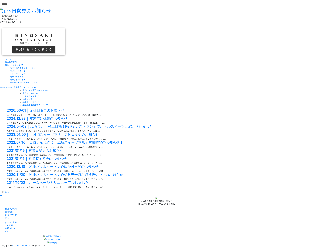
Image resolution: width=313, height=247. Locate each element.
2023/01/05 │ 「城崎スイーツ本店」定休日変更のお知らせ (53, 134)
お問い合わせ (11, 214)
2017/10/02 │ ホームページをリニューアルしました (48, 182)
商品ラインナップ (13, 65)
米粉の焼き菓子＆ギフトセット (23, 68)
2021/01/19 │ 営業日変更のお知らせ (35, 150)
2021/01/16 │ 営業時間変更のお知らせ (37, 158)
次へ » (8, 192)
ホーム (8, 59)
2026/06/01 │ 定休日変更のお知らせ (36, 110)
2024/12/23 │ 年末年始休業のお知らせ (37, 118)
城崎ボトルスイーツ (18, 79)
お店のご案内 (11, 62)
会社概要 (9, 211)
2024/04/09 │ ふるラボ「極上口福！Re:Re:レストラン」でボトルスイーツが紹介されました (80, 126)
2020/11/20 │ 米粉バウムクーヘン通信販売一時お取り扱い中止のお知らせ (65, 174)
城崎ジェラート (16, 76)
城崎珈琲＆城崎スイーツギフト (23, 82)
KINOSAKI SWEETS (21, 245)
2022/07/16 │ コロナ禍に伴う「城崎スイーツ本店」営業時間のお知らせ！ (65, 142)
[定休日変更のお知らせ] (25, 10)
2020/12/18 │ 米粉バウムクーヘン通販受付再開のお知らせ (53, 166)
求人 (7, 217)
